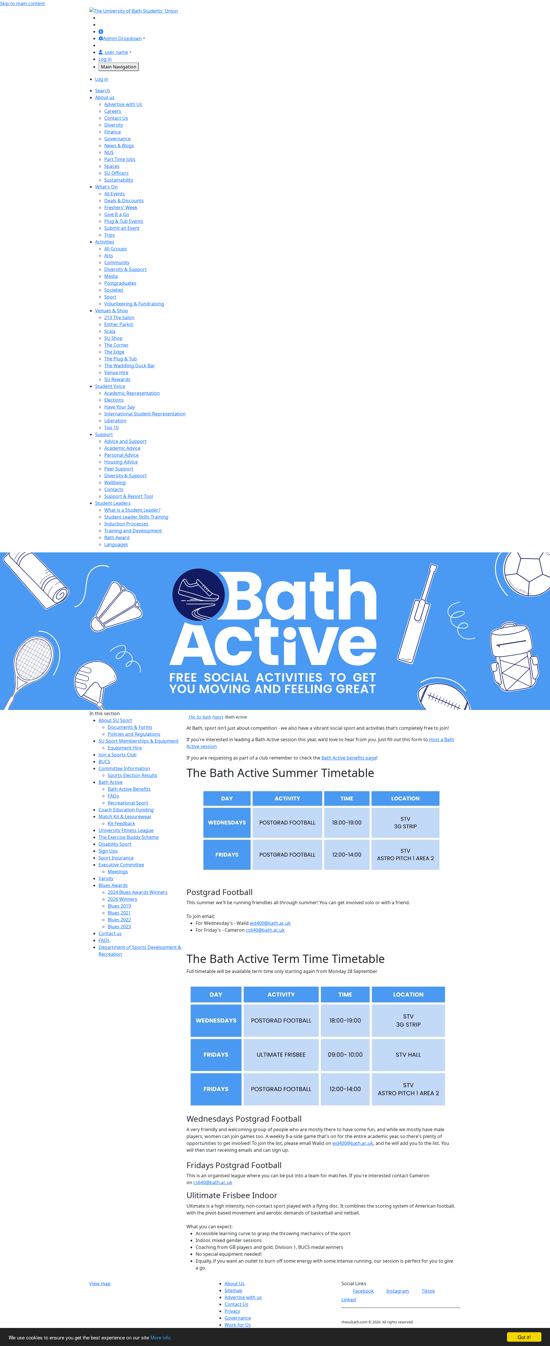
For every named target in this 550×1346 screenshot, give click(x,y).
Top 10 (111, 427)
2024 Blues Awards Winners (138, 892)
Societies (113, 290)
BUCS (104, 761)
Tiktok (428, 1291)
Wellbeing (115, 482)
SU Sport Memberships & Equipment (138, 741)
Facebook (363, 1291)
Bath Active (111, 782)
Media (111, 276)
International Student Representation (145, 414)
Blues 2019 (119, 906)
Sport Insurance (116, 858)
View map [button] (100, 1283)
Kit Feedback (121, 823)
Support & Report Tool (128, 496)
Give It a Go (116, 214)
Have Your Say (119, 407)
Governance (117, 139)
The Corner (116, 345)
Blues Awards (113, 885)
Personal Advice (121, 455)
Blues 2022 (119, 920)
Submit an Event (122, 228)
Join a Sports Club (118, 755)
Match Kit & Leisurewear (125, 816)
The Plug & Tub (120, 359)
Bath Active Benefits (129, 789)
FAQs (113, 796)
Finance (112, 132)
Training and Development (133, 530)
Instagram (397, 1291)
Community (116, 262)
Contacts (113, 489)
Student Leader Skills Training (136, 517)
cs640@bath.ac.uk (265, 930)
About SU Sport (115, 720)
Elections (114, 400)
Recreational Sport (128, 803)
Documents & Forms (130, 727)
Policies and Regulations (134, 734)
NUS (109, 152)
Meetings (118, 871)
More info (160, 1337)
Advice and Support (125, 441)
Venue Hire (116, 372)
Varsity (106, 878)
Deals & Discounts (124, 200)
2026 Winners (122, 899)
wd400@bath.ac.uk (270, 923)
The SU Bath (199, 717)
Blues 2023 (119, 926)
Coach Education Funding (126, 810)
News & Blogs (119, 145)
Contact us (110, 933)
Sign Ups (108, 851)
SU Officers (116, 173)
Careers (112, 111)
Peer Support (118, 469)
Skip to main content (22, 3)
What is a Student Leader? (132, 510)
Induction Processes (126, 524)
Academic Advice (122, 448)
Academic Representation (132, 393)
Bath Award (116, 537)
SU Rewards (117, 379)
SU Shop (113, 338)
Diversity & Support (125, 269)
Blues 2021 (119, 913)
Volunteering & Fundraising (134, 304)
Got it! (524, 1337)
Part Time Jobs (119, 159)
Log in (105, 59)
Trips (109, 235)
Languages (116, 544)
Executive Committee (121, 865)
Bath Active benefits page (348, 758)
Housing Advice (121, 462)
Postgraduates (120, 283)
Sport (110, 297)
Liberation (115, 420)
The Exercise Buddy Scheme (129, 837)
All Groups (115, 249)
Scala (109, 331)
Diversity (113, 125)
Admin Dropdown (122, 38)
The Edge (114, 352)
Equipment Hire (125, 748)
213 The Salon (119, 317)
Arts (108, 255)
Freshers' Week (121, 207)
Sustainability (118, 180)
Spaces (111, 166)
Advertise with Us (123, 104)
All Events (114, 194)
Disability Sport (115, 844)
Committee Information (124, 768)
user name (116, 52)
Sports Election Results (132, 775)
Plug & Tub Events (123, 221)
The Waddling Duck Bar (129, 365)
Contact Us (116, 118)
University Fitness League (126, 830)
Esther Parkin (118, 324)
